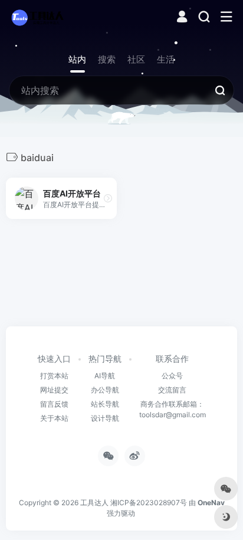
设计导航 (105, 418)
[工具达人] (37, 17)
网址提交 (54, 389)
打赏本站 (54, 375)
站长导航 (105, 404)
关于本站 (54, 418)
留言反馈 (54, 404)
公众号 (172, 375)
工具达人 (94, 502)
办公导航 (105, 389)
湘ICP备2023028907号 (148, 502)
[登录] (182, 18)
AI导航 (104, 375)
